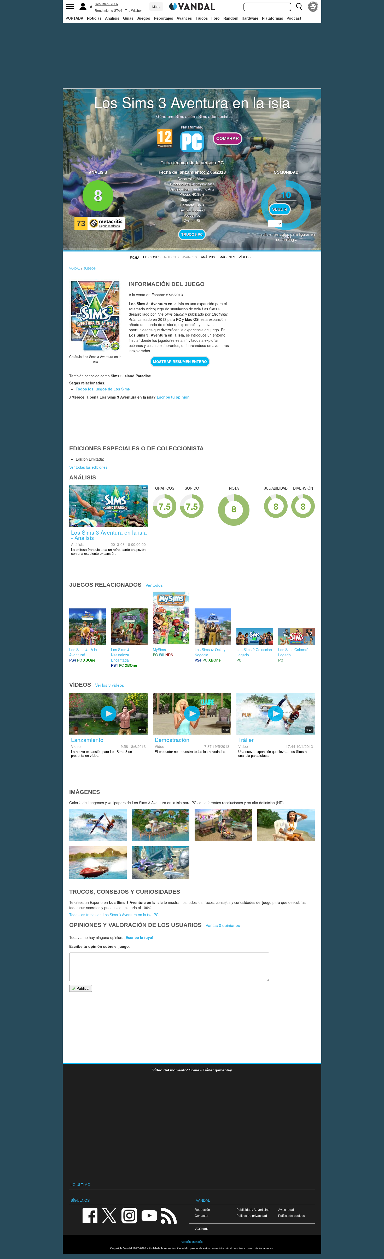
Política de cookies (291, 1215)
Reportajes (163, 18)
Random (230, 18)
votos (286, 236)
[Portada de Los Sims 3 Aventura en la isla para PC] (95, 316)
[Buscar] (299, 6)
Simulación (185, 116)
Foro (215, 18)
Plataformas (272, 18)
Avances (184, 18)
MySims (159, 649)
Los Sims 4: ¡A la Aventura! (83, 652)
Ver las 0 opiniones (223, 925)
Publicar (82, 988)
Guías (128, 18)
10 (286, 194)
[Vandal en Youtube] (149, 1215)
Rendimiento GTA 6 (108, 11)
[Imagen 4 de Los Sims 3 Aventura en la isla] (286, 825)
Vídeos (245, 257)
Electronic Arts (202, 184)
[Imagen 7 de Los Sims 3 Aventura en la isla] (98, 825)
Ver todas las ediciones (88, 467)
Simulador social (213, 116)
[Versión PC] (192, 141)
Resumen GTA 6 (106, 4)
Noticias (94, 18)
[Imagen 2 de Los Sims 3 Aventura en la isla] (160, 862)
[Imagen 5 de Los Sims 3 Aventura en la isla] (223, 825)
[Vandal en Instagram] (129, 1215)
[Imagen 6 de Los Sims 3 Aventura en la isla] (160, 825)
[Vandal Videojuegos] (192, 6)
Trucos (202, 18)
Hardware (250, 18)
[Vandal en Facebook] (90, 1215)
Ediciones (151, 257)
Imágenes (227, 257)
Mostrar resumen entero (180, 362)
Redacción (202, 1209)
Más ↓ (156, 7)
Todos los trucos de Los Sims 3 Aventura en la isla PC (114, 914)
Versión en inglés (192, 1241)
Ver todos (154, 585)
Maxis (201, 179)
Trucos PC (192, 234)
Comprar (227, 138)
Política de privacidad (251, 1215)
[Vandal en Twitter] (109, 1215)
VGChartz (201, 1228)
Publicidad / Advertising (253, 1209)
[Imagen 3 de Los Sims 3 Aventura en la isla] (98, 862)
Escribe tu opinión (173, 397)
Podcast (294, 18)
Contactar (201, 1215)
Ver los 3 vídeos (109, 685)
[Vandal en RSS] (168, 1215)
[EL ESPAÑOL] (313, 6)
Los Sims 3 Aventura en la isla (192, 101)
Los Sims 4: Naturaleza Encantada (120, 655)
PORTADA (74, 18)
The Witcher (133, 11)
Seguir (279, 209)
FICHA (134, 258)
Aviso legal (286, 1209)
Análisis (112, 18)
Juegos (143, 18)
